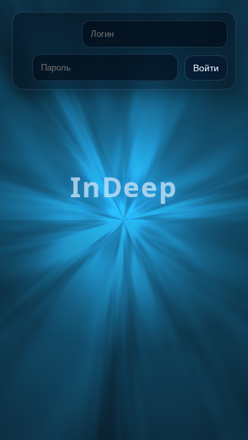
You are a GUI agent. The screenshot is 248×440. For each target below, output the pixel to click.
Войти (206, 68)
